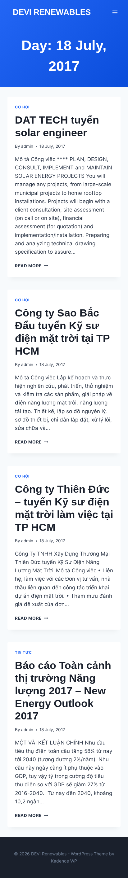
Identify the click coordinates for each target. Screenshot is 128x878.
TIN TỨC (23, 652)
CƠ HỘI (22, 107)
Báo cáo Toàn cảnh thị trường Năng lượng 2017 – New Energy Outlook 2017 (63, 690)
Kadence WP (64, 860)
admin (27, 146)
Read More (31, 265)
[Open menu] (115, 12)
